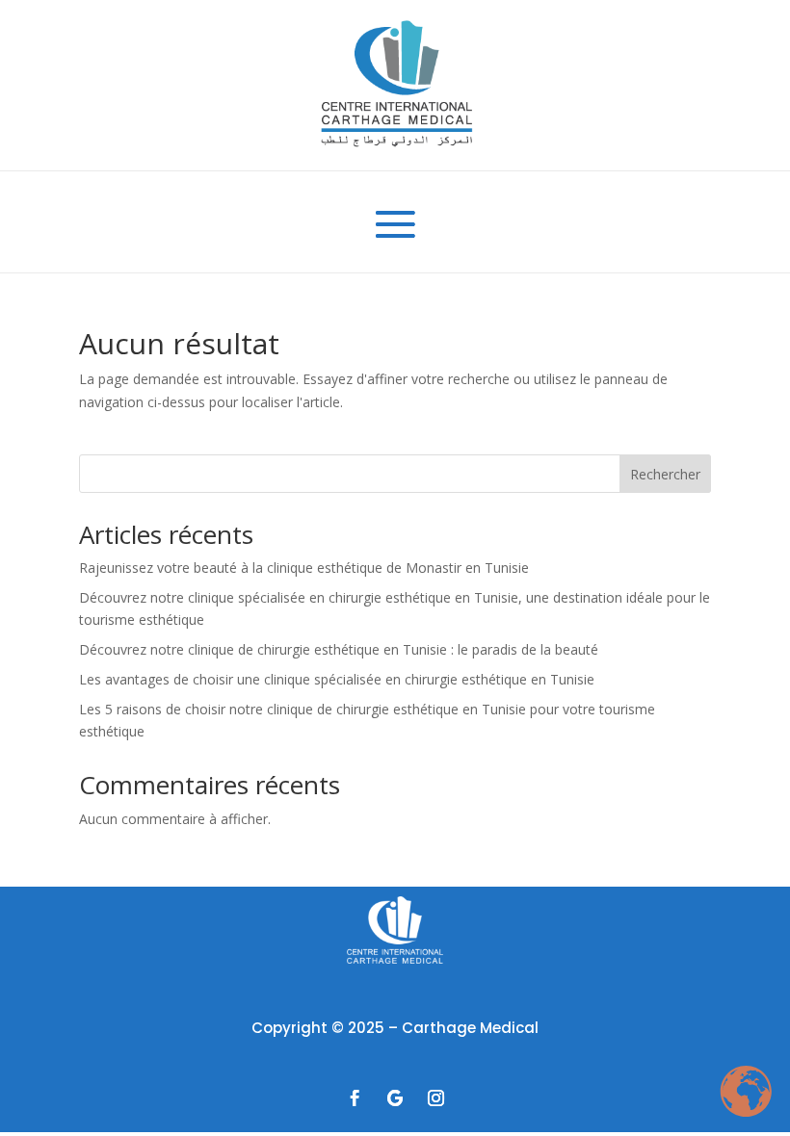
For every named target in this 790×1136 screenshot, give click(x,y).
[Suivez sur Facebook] (354, 1098)
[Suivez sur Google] (395, 1098)
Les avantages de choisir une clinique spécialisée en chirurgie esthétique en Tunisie (336, 679)
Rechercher (665, 474)
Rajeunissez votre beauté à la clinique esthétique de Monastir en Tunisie (304, 567)
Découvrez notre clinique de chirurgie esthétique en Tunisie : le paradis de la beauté (338, 649)
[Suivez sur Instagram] (435, 1098)
